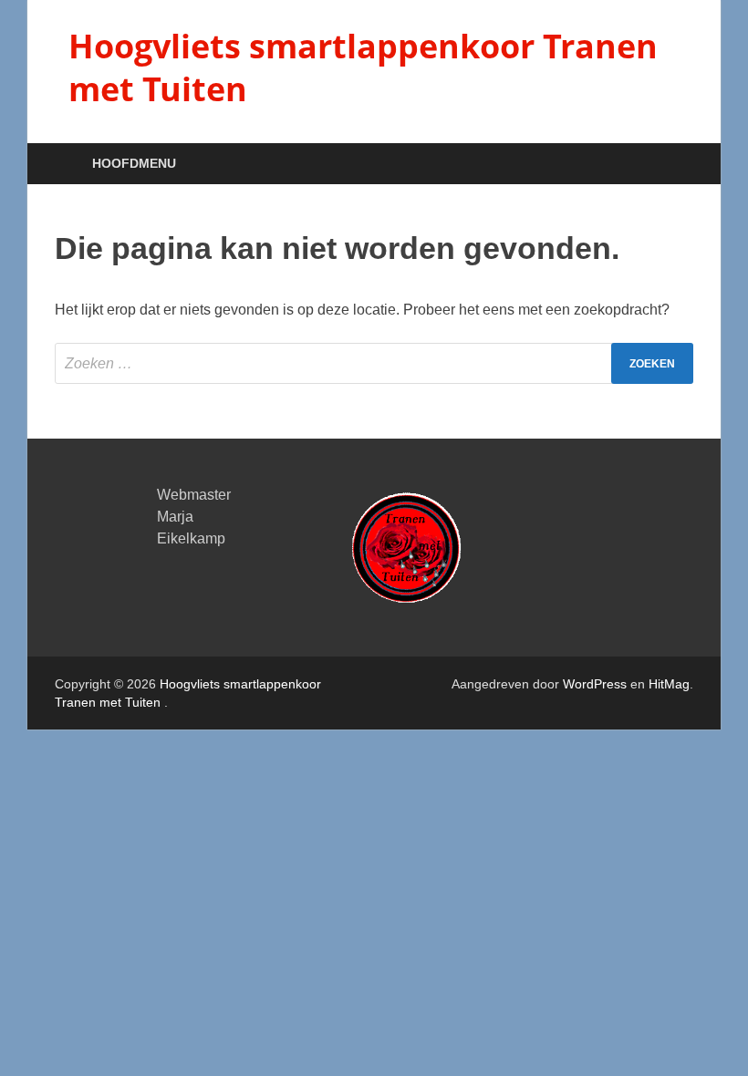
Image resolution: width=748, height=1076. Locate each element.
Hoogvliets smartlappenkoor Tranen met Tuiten (363, 67)
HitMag (669, 684)
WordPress (595, 684)
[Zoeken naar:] (374, 363)
